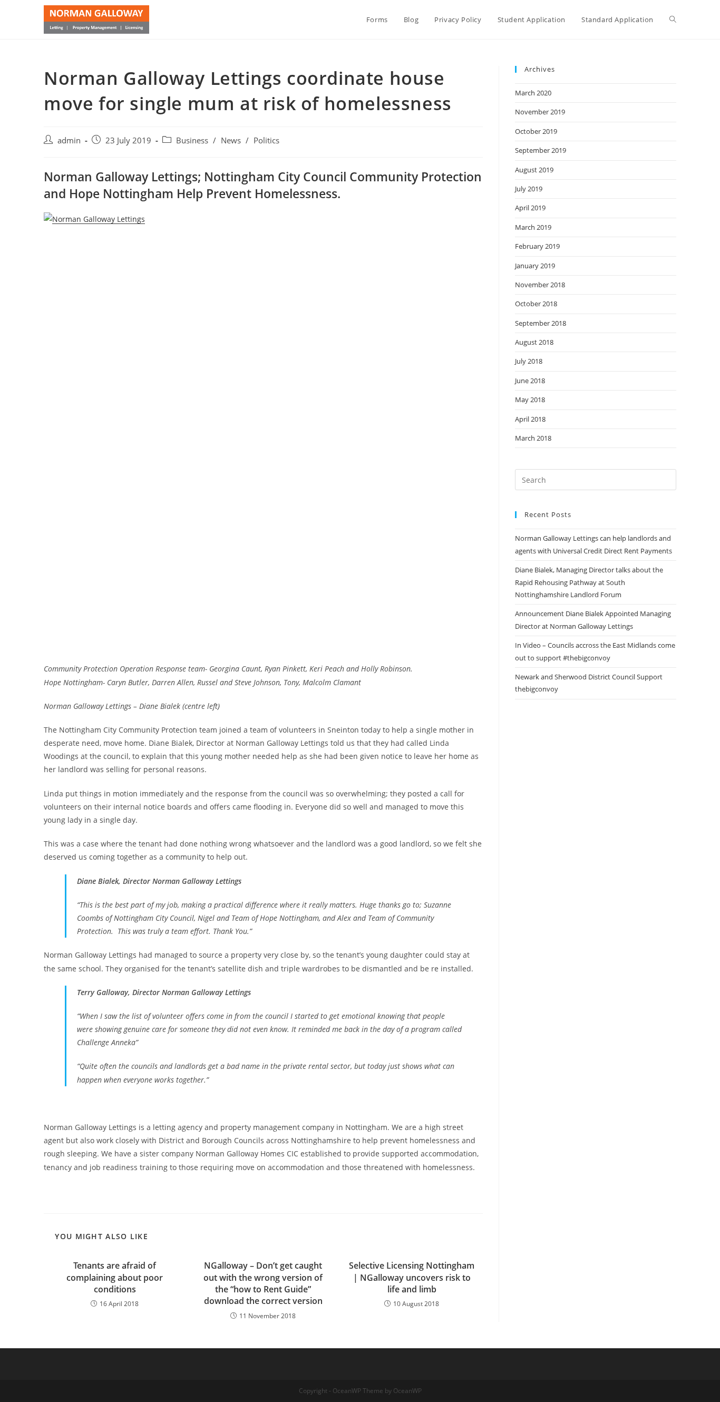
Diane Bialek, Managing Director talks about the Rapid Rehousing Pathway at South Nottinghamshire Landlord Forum (589, 582)
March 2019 (533, 227)
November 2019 (540, 111)
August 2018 (534, 342)
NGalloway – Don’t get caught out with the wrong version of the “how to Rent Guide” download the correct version (263, 1283)
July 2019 (528, 188)
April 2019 (530, 207)
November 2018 (540, 284)
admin (69, 140)
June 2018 (530, 380)
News (231, 140)
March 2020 (533, 93)
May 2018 (530, 399)
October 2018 (536, 303)
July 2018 (528, 361)
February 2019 (537, 246)
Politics (266, 140)
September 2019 (540, 150)
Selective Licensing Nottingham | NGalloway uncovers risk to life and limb (411, 1277)
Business (192, 140)
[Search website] (672, 19)
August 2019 (534, 169)
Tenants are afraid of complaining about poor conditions (114, 1277)
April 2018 (530, 419)
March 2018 (533, 438)
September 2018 (540, 323)
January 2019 (535, 265)
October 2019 (536, 131)
